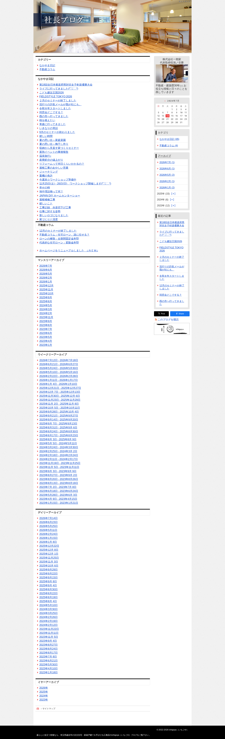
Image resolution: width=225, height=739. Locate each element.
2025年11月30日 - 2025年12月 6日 (59, 395)
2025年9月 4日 (48, 585)
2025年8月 (45, 301)
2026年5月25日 (48, 526)
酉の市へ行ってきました (53, 116)
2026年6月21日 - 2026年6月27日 (58, 364)
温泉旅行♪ (45, 155)
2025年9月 (45, 297)
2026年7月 (45, 265)
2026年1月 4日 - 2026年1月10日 (58, 384)
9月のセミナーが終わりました (57, 132)
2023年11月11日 (48, 633)
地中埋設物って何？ (51, 191)
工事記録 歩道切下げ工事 (55, 207)
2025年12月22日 (49, 545)
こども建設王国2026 (51, 92)
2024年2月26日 (48, 617)
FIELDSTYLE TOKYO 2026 (55, 96)
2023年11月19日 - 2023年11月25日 (59, 463)
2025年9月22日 (48, 573)
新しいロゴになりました (53, 215)
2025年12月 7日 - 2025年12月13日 (59, 392)
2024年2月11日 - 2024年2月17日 (58, 459)
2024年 (43, 695)
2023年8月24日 (48, 648)
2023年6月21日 (48, 660)
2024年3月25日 (48, 613)
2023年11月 (46, 317)
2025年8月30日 (48, 589)
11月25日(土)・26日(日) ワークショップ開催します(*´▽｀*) (75, 183)
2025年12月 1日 (48, 553)
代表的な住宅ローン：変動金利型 (59, 242)
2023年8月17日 (48, 652)
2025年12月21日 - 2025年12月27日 (60, 388)
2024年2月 (45, 313)
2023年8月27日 (48, 644)
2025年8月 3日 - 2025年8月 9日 (57, 439)
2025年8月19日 (48, 597)
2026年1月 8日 (48, 542)
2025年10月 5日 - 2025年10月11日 (59, 407)
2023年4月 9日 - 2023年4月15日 (58, 499)
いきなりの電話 (48, 128)
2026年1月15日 (48, 538)
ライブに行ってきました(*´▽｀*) (58, 88)
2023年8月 (45, 325)
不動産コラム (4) (168, 145)
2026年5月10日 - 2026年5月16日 (58, 372)
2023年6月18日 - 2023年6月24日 (58, 491)
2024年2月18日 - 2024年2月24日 (58, 455)
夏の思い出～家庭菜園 (52, 140)
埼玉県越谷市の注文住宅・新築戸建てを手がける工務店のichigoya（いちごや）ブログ (112, 26)
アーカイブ (164, 155)
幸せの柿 (44, 187)
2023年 (43, 699)
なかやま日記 (47, 65)
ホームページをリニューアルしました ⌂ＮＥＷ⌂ (68, 250)
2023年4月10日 (48, 668)
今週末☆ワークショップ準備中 (57, 179)
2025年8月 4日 (48, 601)
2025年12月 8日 (48, 549)
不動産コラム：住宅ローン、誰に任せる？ (64, 234)
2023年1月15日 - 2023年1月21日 (58, 502)
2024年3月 (45, 309)
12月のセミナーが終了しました (58, 230)
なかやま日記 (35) (169, 139)
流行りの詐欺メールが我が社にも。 (60, 104)
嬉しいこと (46, 203)
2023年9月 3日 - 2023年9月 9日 (57, 471)
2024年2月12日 (48, 625)
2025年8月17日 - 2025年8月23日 (58, 435)
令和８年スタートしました (55, 108)
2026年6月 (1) (167, 168)
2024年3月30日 (48, 609)
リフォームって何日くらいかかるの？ (61, 163)
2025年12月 (46, 285)
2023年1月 (45, 345)
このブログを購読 (168, 319)
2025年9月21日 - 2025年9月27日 (58, 415)
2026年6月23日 (48, 522)
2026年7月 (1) (167, 162)
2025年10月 (46, 293)
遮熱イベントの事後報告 (53, 152)
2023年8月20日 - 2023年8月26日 (58, 479)
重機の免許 (46, 175)
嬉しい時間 (46, 136)
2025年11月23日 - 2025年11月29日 (59, 399)
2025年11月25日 (49, 557)
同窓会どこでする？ (51, 112)
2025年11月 (46, 289)
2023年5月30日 (48, 664)
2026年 (43, 687)
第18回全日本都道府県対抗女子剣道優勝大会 (65, 84)
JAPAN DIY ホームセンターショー (59, 195)
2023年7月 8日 (48, 656)
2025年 (43, 691)
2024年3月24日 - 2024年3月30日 (58, 447)
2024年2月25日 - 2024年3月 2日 (58, 451)
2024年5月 (45, 305)
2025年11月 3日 (48, 561)
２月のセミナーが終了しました (57, 100)
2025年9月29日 (48, 569)
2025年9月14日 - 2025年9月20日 (58, 419)
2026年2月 (45, 277)
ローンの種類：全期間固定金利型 (59, 238)
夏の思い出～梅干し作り (53, 144)
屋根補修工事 (47, 199)
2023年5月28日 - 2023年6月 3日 (58, 495)
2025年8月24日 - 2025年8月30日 (58, 431)
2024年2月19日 (48, 621)
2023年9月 (45, 321)
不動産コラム (47, 69)
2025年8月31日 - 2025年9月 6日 (58, 427)
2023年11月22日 (49, 629)
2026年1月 (45, 281)
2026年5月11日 (48, 530)
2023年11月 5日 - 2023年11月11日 (59, 467)
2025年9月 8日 (48, 581)
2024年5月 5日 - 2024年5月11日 (58, 443)
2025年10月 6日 (48, 565)
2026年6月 (45, 269)
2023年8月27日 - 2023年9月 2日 (58, 475)
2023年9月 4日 (48, 640)
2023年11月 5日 (48, 636)
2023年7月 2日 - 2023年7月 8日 (57, 487)
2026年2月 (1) (167, 181)
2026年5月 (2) (167, 174)
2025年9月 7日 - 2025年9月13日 (58, 423)
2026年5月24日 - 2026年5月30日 (58, 368)
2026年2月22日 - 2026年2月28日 (58, 376)
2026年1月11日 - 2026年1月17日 (58, 380)
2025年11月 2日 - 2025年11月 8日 (59, 403)
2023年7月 (45, 329)
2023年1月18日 (48, 672)
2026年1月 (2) (167, 187)
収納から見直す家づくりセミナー (59, 148)
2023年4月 (45, 341)
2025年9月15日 (48, 577)
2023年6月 (45, 333)
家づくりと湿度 (48, 219)
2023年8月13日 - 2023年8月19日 (58, 483)
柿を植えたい (47, 120)
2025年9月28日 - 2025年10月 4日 (59, 411)
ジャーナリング (48, 171)
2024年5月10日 (48, 605)
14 (167, 115)
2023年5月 (45, 337)
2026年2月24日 (48, 534)
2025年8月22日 (48, 593)
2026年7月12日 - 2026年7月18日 (58, 360)
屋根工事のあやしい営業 (53, 167)
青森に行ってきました (52, 124)
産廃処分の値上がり (51, 159)
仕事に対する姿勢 (49, 211)
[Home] (38, 709)
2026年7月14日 (48, 518)
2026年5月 (45, 273)
